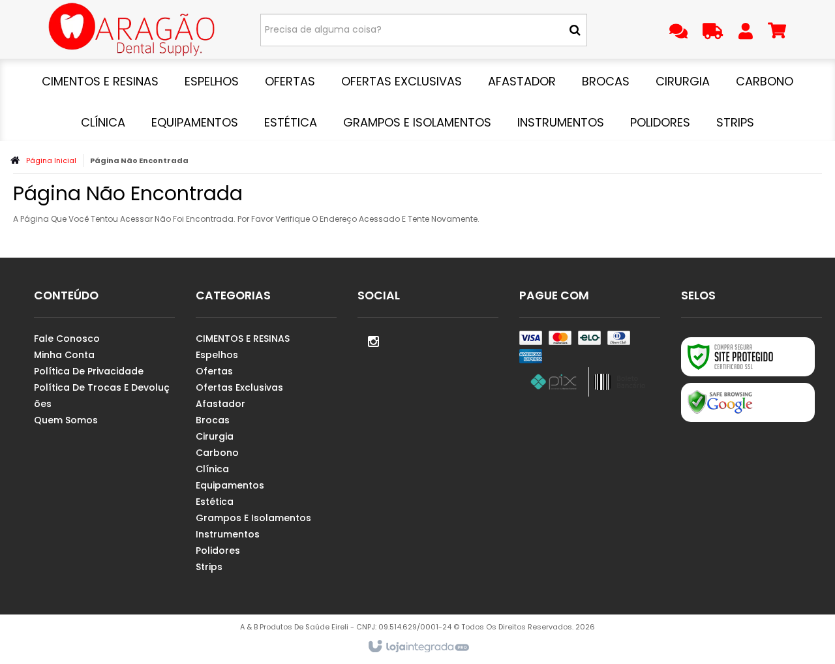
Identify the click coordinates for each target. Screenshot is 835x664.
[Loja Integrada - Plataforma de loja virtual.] (418, 647)
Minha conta (64, 354)
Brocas (213, 420)
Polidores (218, 550)
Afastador (220, 403)
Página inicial (51, 160)
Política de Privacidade (89, 371)
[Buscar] (575, 30)
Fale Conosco (67, 338)
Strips (209, 566)
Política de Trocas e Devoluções (102, 395)
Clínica (212, 468)
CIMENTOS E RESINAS (243, 338)
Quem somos (66, 420)
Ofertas (214, 371)
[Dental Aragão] (131, 29)
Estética (215, 501)
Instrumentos (228, 534)
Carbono (217, 452)
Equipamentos (230, 485)
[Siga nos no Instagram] (373, 340)
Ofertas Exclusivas (239, 387)
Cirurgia (215, 436)
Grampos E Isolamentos (253, 517)
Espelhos (217, 354)
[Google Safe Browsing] (748, 402)
